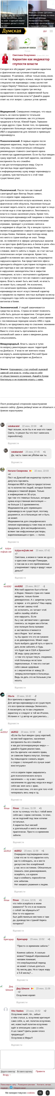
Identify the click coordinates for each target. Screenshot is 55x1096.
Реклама (27, 51)
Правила (40, 1071)
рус (45, 31)
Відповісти (13, 443)
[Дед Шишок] (6, 990)
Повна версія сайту (8, 1085)
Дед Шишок (22, 988)
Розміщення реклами (26, 1085)
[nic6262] (7, 586)
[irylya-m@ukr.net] (5, 552)
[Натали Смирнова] (2, 471)
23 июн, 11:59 (31, 851)
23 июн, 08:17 (32, 586)
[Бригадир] (9, 939)
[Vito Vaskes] (6, 1011)
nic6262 (19, 586)
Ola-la (11, 696)
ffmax (16, 808)
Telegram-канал (19, 1088)
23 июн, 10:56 (28, 732)
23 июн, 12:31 (28, 900)
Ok (40, 1093)
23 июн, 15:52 (33, 1011)
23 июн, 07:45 (32, 452)
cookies (31, 1093)
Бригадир (22, 939)
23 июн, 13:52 (37, 939)
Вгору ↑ (7, 1075)
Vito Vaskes (17, 1011)
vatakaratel (13, 426)
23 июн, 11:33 (29, 808)
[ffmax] (7, 808)
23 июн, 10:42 (24, 696)
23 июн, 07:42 (43, 550)
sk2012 (14, 732)
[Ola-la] (2, 696)
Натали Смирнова (18, 471)
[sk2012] (4, 732)
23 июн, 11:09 (43, 988)
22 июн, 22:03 (41, 471)
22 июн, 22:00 (29, 426)
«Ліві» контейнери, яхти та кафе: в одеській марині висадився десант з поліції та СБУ (13, 22)
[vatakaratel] (2, 426)
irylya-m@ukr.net (24, 550)
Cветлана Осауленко (24, 55)
